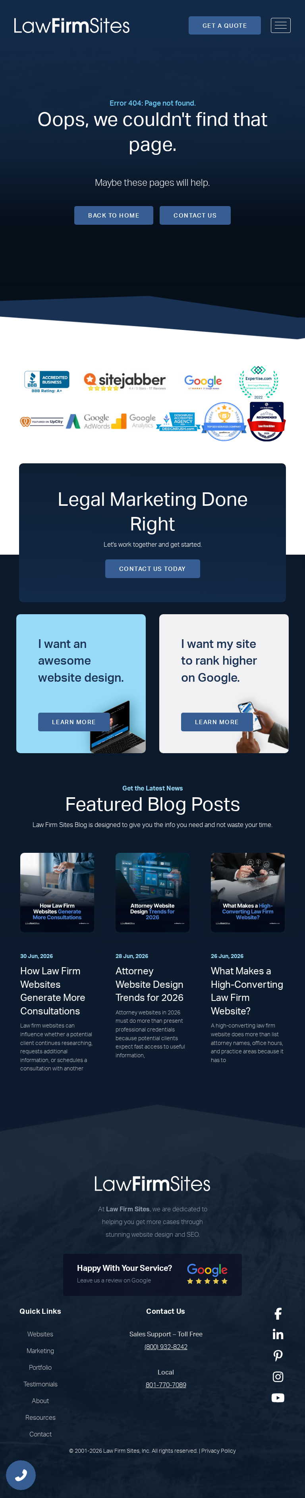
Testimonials (40, 1384)
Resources (40, 1418)
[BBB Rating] (46, 381)
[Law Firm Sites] (71, 25)
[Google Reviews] (203, 381)
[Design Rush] (178, 421)
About (40, 1401)
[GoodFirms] (224, 421)
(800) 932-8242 (166, 1347)
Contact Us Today (152, 569)
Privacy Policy (218, 1451)
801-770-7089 (166, 1385)
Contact (40, 1434)
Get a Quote (225, 26)
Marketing (40, 1351)
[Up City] (41, 421)
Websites (40, 1334)
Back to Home (113, 216)
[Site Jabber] (125, 381)
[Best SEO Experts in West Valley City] (258, 381)
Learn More (74, 722)
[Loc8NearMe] (266, 421)
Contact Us (195, 216)
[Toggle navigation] (281, 25)
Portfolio (40, 1368)
